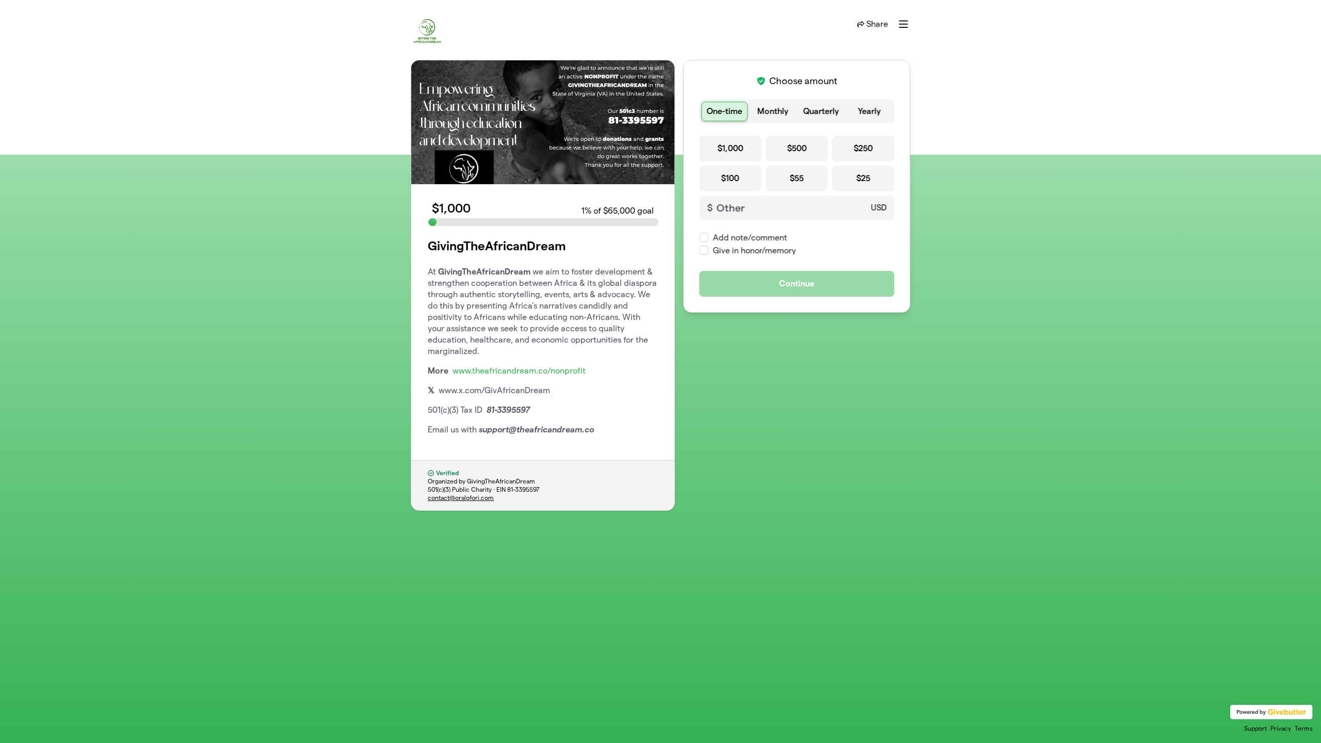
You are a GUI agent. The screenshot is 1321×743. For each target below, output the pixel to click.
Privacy (1280, 728)
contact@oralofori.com (461, 497)
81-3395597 (523, 489)
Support (1255, 728)
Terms (1304, 728)
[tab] (724, 111)
